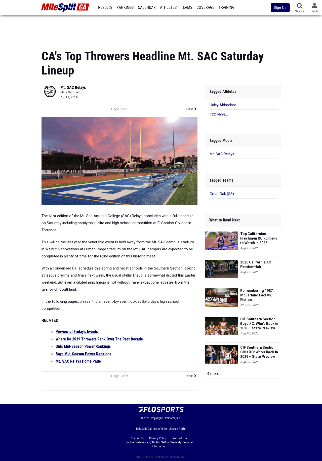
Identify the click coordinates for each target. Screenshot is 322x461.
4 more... (214, 373)
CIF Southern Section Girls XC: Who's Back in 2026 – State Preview (259, 352)
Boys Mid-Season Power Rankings (83, 354)
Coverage (205, 7)
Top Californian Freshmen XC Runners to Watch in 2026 (258, 238)
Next (190, 109)
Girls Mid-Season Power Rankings (83, 346)
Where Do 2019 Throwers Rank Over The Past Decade (99, 339)
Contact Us (137, 438)
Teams (186, 7)
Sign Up (280, 8)
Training (226, 7)
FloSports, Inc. (172, 418)
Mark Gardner (69, 92)
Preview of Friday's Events (77, 331)
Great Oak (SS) (222, 194)
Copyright (157, 418)
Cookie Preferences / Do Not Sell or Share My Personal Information (159, 444)
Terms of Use (179, 438)
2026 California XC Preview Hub (255, 264)
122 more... (219, 114)
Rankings (125, 7)
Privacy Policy (158, 438)
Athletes (168, 7)
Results (105, 7)
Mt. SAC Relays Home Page (78, 361)
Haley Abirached (223, 105)
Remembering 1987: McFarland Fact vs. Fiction (257, 295)
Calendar (147, 7)
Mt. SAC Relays (73, 87)
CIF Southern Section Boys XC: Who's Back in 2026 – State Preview (259, 323)
